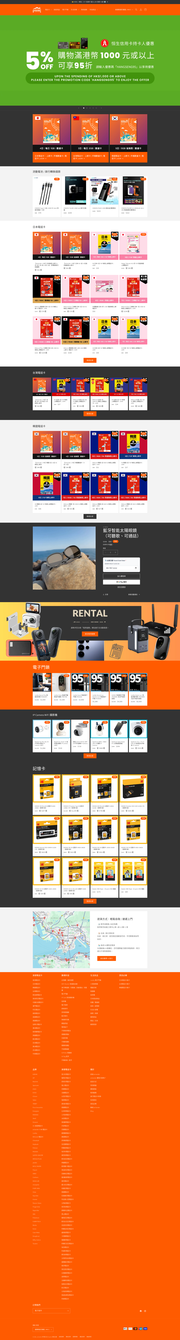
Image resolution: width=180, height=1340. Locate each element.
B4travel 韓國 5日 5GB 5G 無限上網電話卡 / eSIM (132, 505)
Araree (35, 1199)
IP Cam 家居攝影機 (68, 997)
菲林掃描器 (65, 1012)
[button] (48, 9)
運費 (111, 544)
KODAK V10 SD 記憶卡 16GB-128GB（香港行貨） (45, 890)
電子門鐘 (65, 994)
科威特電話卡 (66, 1251)
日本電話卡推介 (124, 980)
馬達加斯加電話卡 (68, 1295)
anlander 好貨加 (41, 1337)
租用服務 (93, 1093)
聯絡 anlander (95, 1107)
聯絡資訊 (89, 1336)
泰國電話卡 (36, 1017)
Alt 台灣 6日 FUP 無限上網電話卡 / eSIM (118, 400)
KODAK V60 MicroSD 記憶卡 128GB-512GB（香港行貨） (103, 807)
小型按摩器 (94, 984)
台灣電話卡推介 (124, 984)
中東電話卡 (36, 1054)
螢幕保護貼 (65, 1045)
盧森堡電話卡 (66, 1232)
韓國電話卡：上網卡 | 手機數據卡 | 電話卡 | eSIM (128, 157)
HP (34, 1078)
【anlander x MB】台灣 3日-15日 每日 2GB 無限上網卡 (41, 401)
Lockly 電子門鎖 (95, 980)
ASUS (34, 1089)
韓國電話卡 (36, 988)
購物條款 (93, 1089)
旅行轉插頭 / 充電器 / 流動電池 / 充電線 (74, 989)
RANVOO (35, 1115)
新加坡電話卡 (37, 995)
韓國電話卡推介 (124, 988)
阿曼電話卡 (65, 1299)
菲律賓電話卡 (66, 1140)
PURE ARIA (36, 1188)
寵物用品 (93, 1017)
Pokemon (36, 1218)
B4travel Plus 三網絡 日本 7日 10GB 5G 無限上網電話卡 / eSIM (133, 307)
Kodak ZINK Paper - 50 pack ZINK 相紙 (104, 889)
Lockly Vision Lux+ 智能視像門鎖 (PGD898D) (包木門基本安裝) (138, 697)
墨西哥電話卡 (66, 1155)
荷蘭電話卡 (65, 1089)
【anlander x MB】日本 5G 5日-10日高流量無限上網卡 (75, 264)
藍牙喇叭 (65, 1016)
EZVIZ (35, 1093)
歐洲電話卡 (36, 1039)
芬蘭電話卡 (65, 1129)
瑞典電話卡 (65, 1100)
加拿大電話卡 (37, 1024)
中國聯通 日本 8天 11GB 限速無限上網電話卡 (104, 307)
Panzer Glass (37, 1203)
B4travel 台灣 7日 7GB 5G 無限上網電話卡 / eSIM (138, 401)
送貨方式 (93, 1082)
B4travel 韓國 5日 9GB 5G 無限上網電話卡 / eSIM (104, 463)
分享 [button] (106, 594)
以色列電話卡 (66, 1096)
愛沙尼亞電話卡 (67, 1185)
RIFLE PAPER (37, 1166)
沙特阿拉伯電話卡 (68, 1258)
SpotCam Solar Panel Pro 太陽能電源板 (118, 742)
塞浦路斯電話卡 (67, 1177)
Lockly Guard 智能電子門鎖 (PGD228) (80, 696)
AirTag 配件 (65, 1056)
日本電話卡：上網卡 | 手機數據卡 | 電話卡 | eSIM (51, 157)
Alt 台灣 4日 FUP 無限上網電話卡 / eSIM (60, 400)
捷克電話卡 (65, 1181)
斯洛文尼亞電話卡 (68, 1221)
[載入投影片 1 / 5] (83, 108)
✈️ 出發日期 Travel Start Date (115, 560)
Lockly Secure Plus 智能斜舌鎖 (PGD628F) (41, 696)
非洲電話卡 (36, 1050)
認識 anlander (95, 1074)
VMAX (34, 1174)
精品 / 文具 (94, 1021)
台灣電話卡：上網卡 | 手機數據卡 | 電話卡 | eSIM (89, 157)
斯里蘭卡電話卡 (67, 1166)
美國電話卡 (36, 1021)
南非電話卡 (65, 1266)
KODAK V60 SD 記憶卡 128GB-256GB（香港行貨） (103, 848)
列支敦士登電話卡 (68, 1199)
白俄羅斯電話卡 (67, 1273)
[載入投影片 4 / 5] (93, 108)
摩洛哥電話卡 (66, 1255)
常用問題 (93, 1085)
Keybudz (35, 1144)
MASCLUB (36, 1181)
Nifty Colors (37, 1240)
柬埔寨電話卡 (66, 1122)
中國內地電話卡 (38, 1002)
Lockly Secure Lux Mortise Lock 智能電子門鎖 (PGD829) (99, 697)
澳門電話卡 (36, 1006)
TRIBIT (35, 1104)
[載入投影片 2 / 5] (86, 108)
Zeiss (34, 1192)
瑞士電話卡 (65, 1085)
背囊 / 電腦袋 (94, 1002)
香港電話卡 (36, 980)
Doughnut (36, 1236)
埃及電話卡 (65, 1247)
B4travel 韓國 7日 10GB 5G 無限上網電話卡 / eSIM (75, 505)
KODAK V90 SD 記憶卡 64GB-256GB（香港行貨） (74, 848)
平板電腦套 (65, 1049)
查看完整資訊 (133, 594)
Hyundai (35, 1196)
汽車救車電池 (66, 1031)
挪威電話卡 (65, 1137)
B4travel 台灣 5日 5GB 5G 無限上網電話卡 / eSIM (80, 401)
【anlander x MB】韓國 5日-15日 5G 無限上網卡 (46, 463)
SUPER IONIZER (38, 1155)
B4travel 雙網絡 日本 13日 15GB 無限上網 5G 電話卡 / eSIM (75, 349)
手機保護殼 (65, 1042)
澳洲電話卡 (36, 1028)
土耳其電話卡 (66, 1115)
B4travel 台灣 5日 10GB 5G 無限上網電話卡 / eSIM (99, 401)
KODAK (35, 1074)
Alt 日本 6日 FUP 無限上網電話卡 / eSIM (103, 349)
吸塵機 (92, 991)
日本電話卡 (36, 984)
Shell (34, 1118)
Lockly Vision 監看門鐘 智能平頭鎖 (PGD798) (61, 696)
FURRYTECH (37, 1221)
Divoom (35, 1122)
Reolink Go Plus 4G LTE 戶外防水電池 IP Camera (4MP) (42, 743)
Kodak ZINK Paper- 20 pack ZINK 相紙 (132, 889)
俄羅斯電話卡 (66, 1240)
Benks (35, 1225)
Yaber (34, 1100)
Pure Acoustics (38, 1107)
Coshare (35, 1177)
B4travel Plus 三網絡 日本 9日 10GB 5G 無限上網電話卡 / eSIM (47, 349)
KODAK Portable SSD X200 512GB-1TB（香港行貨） (132, 807)
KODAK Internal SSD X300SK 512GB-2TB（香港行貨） (46, 848)
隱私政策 (68, 1336)
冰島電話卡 (65, 1118)
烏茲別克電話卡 (67, 1225)
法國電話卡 (65, 1093)
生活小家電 (94, 1010)
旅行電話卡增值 (95, 1096)
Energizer (36, 1111)
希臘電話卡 (65, 1163)
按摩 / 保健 (94, 1013)
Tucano (35, 1244)
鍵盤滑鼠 (65, 1023)
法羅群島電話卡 (67, 1280)
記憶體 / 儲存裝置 (68, 980)
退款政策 (61, 1336)
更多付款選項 (121, 587)
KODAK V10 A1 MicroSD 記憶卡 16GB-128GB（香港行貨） (75, 890)
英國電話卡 (36, 1035)
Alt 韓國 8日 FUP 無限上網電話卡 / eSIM (45, 505)
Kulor (34, 1229)
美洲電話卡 (36, 1046)
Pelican (35, 1148)
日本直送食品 (95, 999)
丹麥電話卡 (65, 1126)
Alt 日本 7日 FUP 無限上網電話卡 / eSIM (132, 349)
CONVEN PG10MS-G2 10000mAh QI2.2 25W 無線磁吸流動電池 (132, 209)
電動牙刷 (93, 988)
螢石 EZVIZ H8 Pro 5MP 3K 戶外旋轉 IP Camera (80, 742)
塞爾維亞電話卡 (67, 1262)
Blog (91, 1111)
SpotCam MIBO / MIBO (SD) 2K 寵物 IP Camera (99, 743)
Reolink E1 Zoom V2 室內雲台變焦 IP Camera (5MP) (61, 743)
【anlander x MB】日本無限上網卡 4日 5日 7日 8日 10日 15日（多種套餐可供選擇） (46, 265)
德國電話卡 (65, 1107)
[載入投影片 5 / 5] (96, 108)
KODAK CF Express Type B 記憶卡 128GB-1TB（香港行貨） (74, 807)
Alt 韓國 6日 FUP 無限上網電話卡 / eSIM (132, 463)
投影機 (64, 1001)
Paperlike (36, 1210)
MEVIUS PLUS (37, 1159)
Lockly (35, 1133)
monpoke (36, 1185)
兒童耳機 (65, 1038)
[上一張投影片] (78, 108)
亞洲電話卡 (36, 1043)
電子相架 (65, 1005)
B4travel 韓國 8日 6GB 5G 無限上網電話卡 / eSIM (104, 505)
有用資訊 (93, 1100)
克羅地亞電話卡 (67, 1174)
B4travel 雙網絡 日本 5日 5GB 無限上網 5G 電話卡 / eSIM (46, 307)
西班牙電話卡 (66, 1082)
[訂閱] (68, 1310)
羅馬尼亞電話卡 (67, 1218)
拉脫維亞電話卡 (67, 1196)
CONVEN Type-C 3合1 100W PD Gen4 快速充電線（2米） (47, 209)
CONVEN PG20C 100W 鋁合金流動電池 (104, 208)
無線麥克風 (65, 1020)
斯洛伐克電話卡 (67, 1159)
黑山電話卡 (65, 1214)
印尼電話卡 (36, 1010)
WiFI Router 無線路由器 (69, 984)
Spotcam (36, 1085)
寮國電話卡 (65, 1192)
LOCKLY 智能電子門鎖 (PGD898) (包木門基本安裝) (118, 697)
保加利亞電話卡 (67, 1170)
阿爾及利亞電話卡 (68, 1229)
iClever (35, 1096)
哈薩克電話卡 (66, 1188)
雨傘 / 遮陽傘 (94, 1006)
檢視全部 (90, 360)
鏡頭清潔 (93, 1024)
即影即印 (65, 1009)
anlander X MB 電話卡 (40, 1129)
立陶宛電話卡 (66, 1203)
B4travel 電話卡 (38, 1137)
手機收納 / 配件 (67, 1060)
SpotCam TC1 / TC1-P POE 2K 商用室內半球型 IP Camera (137, 743)
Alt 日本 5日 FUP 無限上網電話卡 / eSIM (103, 264)
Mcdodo (35, 1152)
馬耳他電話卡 (66, 1207)
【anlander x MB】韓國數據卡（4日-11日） (74, 463)
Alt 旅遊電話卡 (38, 1126)
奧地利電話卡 (66, 1104)
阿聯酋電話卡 (66, 1148)
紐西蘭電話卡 (37, 1032)
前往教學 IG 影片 (106, 958)
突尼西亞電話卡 (67, 1269)
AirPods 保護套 (67, 1053)
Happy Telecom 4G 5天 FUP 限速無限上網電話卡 (132, 264)
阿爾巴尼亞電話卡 (68, 1244)
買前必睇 (93, 1104)
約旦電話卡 (65, 1288)
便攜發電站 (65, 1034)
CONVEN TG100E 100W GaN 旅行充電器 (75, 209)
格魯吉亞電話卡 (67, 1284)
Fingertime (36, 1207)
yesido (35, 1163)
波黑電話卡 (65, 1277)
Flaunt (35, 1170)
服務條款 (75, 1336)
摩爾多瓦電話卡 (67, 1210)
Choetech (36, 1140)
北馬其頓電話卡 (67, 1291)
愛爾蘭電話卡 (66, 1133)
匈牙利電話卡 (66, 1152)
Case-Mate (36, 1232)
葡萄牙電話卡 (66, 1078)
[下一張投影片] (101, 108)
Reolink (35, 1082)
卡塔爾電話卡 (66, 1236)
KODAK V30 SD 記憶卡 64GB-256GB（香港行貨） (132, 848)
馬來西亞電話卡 (38, 999)
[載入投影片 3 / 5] (90, 108)
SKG (34, 1214)
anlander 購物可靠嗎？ (98, 1078)
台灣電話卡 (36, 991)
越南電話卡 (36, 1013)
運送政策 (82, 1336)
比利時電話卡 (66, 1111)
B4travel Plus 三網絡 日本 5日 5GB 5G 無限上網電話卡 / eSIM (75, 307)
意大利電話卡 (66, 1074)
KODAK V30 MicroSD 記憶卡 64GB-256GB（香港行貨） (45, 807)
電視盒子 (65, 1027)
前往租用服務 (90, 634)
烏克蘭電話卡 (66, 1144)
